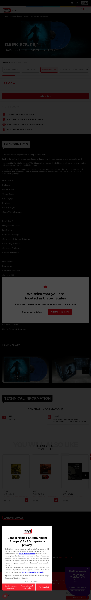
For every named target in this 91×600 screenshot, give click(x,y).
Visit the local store (59, 312)
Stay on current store (32, 312)
